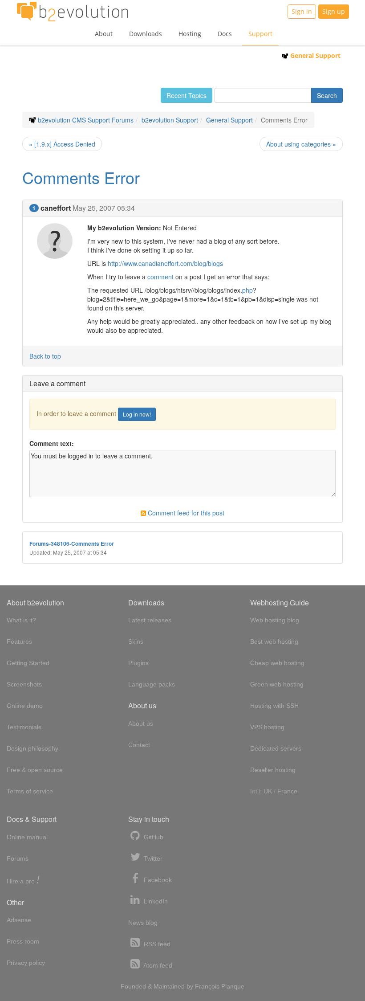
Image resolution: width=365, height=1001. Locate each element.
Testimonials (24, 727)
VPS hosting (267, 727)
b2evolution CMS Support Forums (86, 119)
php (247, 290)
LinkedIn (155, 901)
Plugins (138, 662)
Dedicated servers (275, 748)
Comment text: (51, 443)
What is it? (21, 620)
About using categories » (301, 143)
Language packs (151, 684)
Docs (225, 33)
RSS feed (156, 944)
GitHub (152, 837)
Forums (17, 858)
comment (160, 276)
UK (268, 791)
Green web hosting (277, 684)
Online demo (25, 705)
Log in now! (137, 414)
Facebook (157, 879)
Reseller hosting (273, 769)
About (104, 33)
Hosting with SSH (274, 705)
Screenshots (24, 684)
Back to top (45, 355)
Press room (23, 941)
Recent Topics (186, 95)
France (287, 791)
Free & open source (35, 769)
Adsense (19, 919)
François (207, 986)
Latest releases (149, 620)
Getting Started (28, 662)
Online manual (27, 837)
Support (260, 33)
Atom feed (157, 965)
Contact (139, 744)
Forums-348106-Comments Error (71, 543)
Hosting (189, 33)
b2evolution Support (170, 119)
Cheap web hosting (277, 662)
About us (140, 723)
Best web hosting (274, 641)
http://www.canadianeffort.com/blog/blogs (165, 263)
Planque (232, 986)
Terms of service (30, 791)
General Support (314, 55)
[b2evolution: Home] (72, 11)
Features (19, 641)
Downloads (145, 33)
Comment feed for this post (185, 512)
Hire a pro (23, 880)
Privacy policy (26, 962)
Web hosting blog (274, 620)
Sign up (333, 11)
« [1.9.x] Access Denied (62, 143)
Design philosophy (32, 748)
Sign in (302, 11)
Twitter (152, 858)
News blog (143, 922)
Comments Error (81, 177)
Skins (135, 641)
